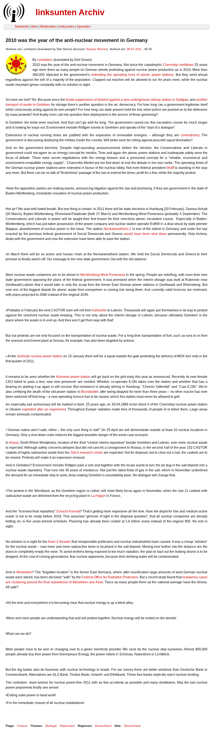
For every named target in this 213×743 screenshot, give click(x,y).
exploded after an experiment (44, 409)
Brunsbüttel (89, 391)
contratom (44, 59)
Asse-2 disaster (59, 541)
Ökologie (51, 725)
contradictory (190, 135)
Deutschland (103, 725)
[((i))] (13, 21)
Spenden (83, 26)
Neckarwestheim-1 (117, 229)
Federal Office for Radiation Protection (110, 577)
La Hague (98, 495)
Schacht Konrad (68, 511)
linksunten (66, 26)
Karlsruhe (99, 310)
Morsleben (24, 572)
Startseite (22, 26)
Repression (67, 725)
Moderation (48, 26)
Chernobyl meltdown (178, 64)
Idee (34, 26)
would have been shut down (145, 234)
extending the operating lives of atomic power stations (132, 74)
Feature (22, 725)
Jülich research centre (86, 452)
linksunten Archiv (70, 12)
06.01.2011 (134, 49)
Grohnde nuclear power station (40, 356)
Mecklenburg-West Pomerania (102, 274)
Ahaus (14, 442)
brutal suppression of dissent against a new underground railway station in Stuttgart (127, 99)
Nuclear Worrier (96, 49)
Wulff (171, 167)
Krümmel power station (73, 376)
